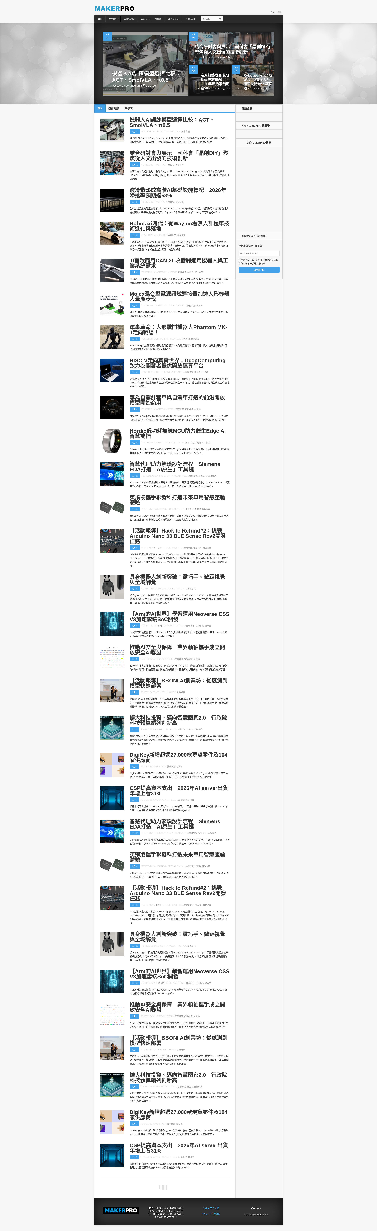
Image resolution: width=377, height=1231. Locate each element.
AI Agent (176, 476)
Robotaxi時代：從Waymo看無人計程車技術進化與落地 (258, 81)
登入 (272, 12)
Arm (170, 626)
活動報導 (179, 165)
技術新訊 (182, 272)
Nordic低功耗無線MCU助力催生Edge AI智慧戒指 (178, 433)
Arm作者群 (159, 626)
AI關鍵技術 (188, 372)
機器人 (190, 272)
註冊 (279, 12)
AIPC (180, 372)
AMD (179, 588)
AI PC (174, 372)
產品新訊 (206, 442)
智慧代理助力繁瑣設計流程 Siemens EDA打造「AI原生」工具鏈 (175, 466)
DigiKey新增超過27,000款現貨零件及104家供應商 (178, 757)
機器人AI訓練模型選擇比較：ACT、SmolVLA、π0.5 (172, 122)
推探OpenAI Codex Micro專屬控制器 (174, 1216)
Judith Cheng (161, 372)
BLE (165, 548)
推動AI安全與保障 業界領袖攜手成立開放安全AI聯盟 (177, 650)
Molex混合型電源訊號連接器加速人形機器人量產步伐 (179, 296)
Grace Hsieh (159, 692)
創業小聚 (158, 1190)
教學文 (208, 626)
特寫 (206, 372)
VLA (178, 131)
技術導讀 (185, 131)
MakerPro (214, 57)
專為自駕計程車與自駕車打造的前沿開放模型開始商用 (177, 400)
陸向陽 (156, 548)
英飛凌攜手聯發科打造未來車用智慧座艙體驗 (177, 500)
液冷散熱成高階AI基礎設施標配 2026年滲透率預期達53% (215, 81)
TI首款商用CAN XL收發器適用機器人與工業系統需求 (179, 263)
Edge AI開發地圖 (176, 409)
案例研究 (172, 235)
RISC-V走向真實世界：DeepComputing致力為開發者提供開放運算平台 (178, 363)
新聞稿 (171, 165)
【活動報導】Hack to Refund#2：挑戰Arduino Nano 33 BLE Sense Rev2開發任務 (178, 536)
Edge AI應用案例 (205, 1190)
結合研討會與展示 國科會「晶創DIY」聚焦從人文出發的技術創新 (179, 155)
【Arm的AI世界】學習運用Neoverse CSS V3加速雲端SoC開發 (179, 616)
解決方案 (199, 272)
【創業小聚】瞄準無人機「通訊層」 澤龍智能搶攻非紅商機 (179, 1181)
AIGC (184, 476)
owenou (131, 85)
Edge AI (182, 305)
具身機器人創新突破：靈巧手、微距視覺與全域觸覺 (177, 579)
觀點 (135, 1226)
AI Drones (170, 1190)
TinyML (180, 442)
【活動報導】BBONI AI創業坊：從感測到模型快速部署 (179, 683)
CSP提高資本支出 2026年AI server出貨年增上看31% (179, 790)
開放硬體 (207, 548)
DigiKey (171, 548)
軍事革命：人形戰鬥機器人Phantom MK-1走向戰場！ (178, 329)
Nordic (172, 442)
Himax (172, 692)
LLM (175, 800)
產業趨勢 (179, 202)
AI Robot (171, 131)
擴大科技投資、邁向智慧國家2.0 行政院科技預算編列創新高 (178, 720)
